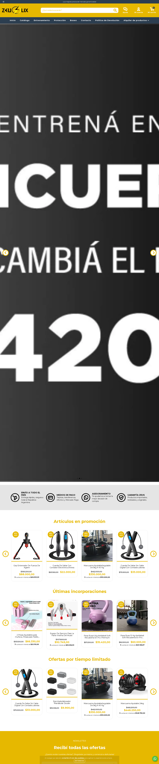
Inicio (13, 20)
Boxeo (73, 20)
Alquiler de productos (136, 20)
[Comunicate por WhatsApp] (155, 759)
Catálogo (25, 20)
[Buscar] (115, 10)
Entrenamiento (42, 20)
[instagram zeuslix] (3, 2)
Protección (60, 20)
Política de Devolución (107, 20)
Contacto (86, 20)
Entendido (79, 761)
